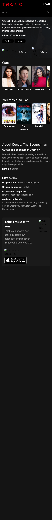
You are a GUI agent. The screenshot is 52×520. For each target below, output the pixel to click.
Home (5, 12)
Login (46, 4)
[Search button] (48, 12)
